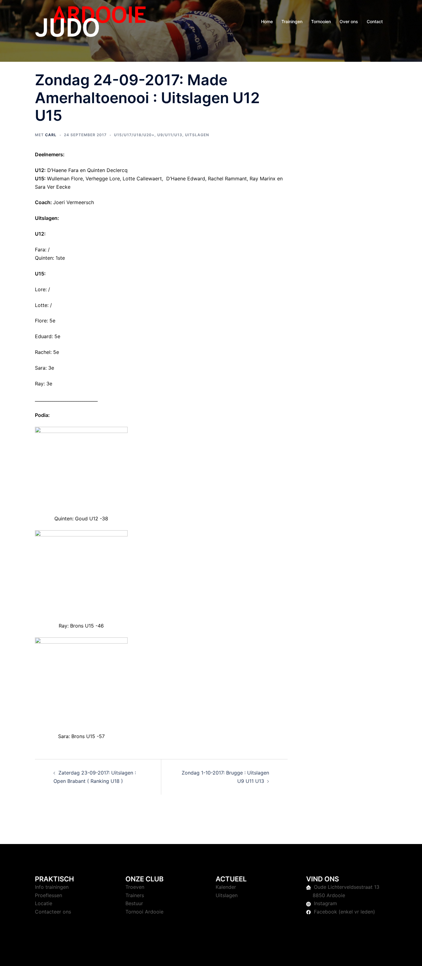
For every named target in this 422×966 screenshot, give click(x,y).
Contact (375, 21)
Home (267, 21)
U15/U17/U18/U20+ (134, 134)
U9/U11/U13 (169, 134)
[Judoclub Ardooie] (90, 21)
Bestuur (134, 903)
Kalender (226, 887)
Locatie (43, 903)
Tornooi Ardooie (144, 912)
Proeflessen (48, 895)
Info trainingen (52, 887)
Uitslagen (197, 134)
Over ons (349, 21)
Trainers (134, 895)
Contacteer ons (53, 912)
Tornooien (321, 21)
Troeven (134, 887)
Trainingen (291, 21)
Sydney (166, 955)
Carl (51, 134)
